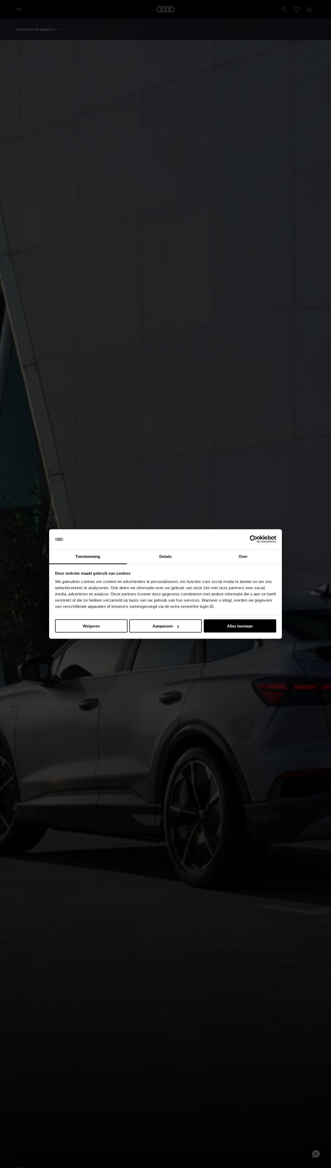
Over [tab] (243, 556)
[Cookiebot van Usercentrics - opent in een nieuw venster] (253, 539)
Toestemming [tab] (88, 556)
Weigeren (91, 626)
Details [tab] (165, 556)
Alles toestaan (240, 626)
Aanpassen (163, 626)
